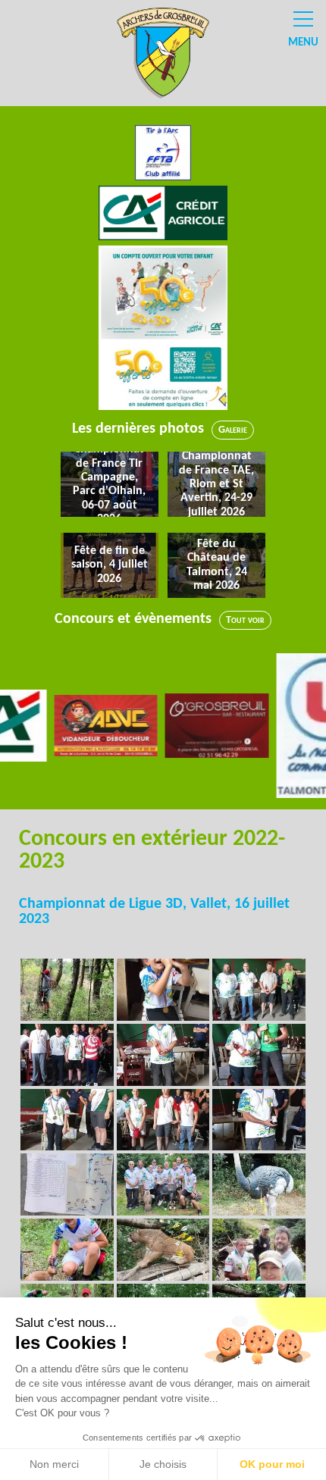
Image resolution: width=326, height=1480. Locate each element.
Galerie (232, 430)
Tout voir (245, 620)
